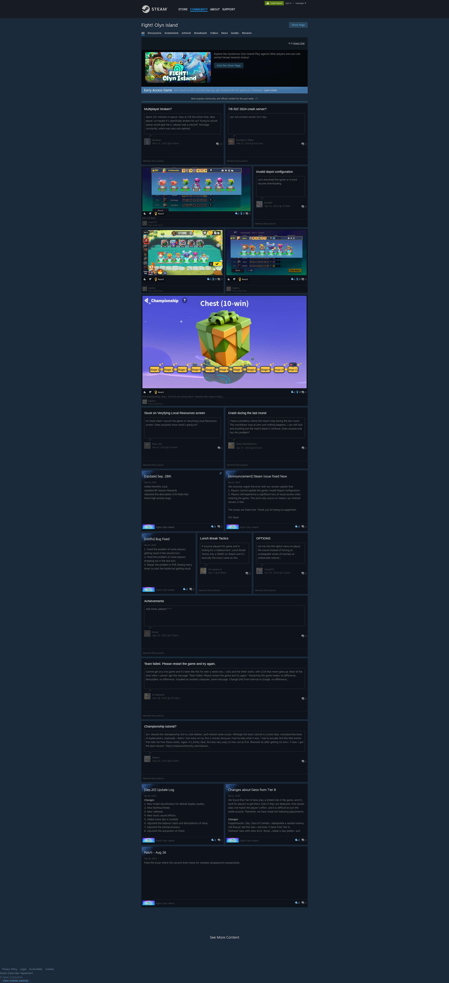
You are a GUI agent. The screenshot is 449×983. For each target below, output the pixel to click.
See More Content (224, 937)
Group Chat (298, 43)
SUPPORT (228, 9)
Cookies (49, 969)
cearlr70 (152, 222)
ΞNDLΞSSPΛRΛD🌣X (246, 444)
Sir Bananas (158, 694)
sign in (288, 3)
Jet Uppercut (215, 569)
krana (155, 632)
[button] (224, 68)
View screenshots (155, 225)
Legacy (152, 287)
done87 (268, 202)
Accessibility (36, 969)
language (300, 3)
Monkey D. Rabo (245, 140)
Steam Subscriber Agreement (16, 973)
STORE (183, 9)
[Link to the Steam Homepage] (154, 12)
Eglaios (152, 400)
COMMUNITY (199, 9)
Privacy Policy (9, 969)
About (215, 9)
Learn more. (270, 90)
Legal (23, 969)
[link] (15, 981)
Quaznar (156, 140)
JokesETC (269, 569)
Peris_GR (157, 444)
